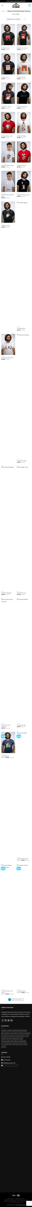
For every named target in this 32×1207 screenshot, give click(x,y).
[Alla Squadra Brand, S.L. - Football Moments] (16, 5)
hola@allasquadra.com (9, 1063)
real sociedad (5, 1044)
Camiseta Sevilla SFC (22, 106)
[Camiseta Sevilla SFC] (24, 93)
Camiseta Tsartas (5, 48)
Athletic (10, 1030)
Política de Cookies (23, 1201)
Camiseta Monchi (21, 991)
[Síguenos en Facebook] (2, 1020)
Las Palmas (9, 1038)
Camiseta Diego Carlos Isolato (7, 991)
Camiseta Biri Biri (21, 725)
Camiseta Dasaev (21, 77)
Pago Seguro (23, 1200)
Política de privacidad (16, 1202)
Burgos (7, 1033)
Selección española (17, 1044)
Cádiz (17, 1036)
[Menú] (2, 5)
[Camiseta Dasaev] (24, 63)
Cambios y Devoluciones (12, 1200)
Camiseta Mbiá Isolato (22, 858)
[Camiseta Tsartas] (8, 34)
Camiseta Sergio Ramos (7, 357)
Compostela (27, 1033)
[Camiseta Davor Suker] (8, 122)
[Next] (22, 999)
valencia (4, 1046)
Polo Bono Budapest (6, 592)
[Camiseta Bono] (8, 742)
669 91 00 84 (6, 1057)
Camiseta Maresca (21, 165)
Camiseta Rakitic (21, 328)
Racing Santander (6, 1041)
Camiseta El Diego (21, 136)
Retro (10, 1044)
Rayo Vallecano (15, 1041)
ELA (27, 1036)
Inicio (3, 11)
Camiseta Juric (5, 77)
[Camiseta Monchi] (24, 926)
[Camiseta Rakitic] (24, 264)
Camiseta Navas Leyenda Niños (7, 195)
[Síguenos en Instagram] (5, 1020)
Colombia (20, 1033)
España (3, 1038)
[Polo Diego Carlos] (24, 528)
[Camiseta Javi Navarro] (24, 34)
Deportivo (22, 1036)
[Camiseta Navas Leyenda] (24, 181)
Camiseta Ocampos (22, 460)
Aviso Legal (10, 1198)
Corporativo (12, 1036)
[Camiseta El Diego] (24, 122)
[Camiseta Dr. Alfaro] (8, 93)
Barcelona (24, 1030)
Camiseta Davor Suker (7, 136)
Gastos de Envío (19, 1198)
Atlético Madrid (16, 1030)
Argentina (4, 1030)
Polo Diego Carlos (21, 592)
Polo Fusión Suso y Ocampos (6, 725)
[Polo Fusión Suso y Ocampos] (8, 660)
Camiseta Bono (5, 756)
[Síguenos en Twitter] (8, 1020)
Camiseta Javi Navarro (22, 48)
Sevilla (25, 1044)
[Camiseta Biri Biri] (24, 660)
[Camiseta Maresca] (24, 152)
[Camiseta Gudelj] (8, 212)
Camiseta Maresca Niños (7, 165)
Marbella (15, 1038)
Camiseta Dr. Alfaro (6, 106)
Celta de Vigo (13, 1033)
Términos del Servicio (9, 1201)
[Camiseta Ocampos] (24, 396)
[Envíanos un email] (11, 1020)
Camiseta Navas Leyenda (23, 194)
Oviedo (20, 1038)
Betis (3, 1033)
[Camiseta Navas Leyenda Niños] (8, 181)
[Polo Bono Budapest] (8, 528)
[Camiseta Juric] (8, 63)
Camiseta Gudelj (5, 225)
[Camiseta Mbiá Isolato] (24, 794)
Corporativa (4, 1036)
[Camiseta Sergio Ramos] (8, 344)
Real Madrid (23, 1041)
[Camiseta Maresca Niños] (8, 152)
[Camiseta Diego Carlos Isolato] (8, 926)
